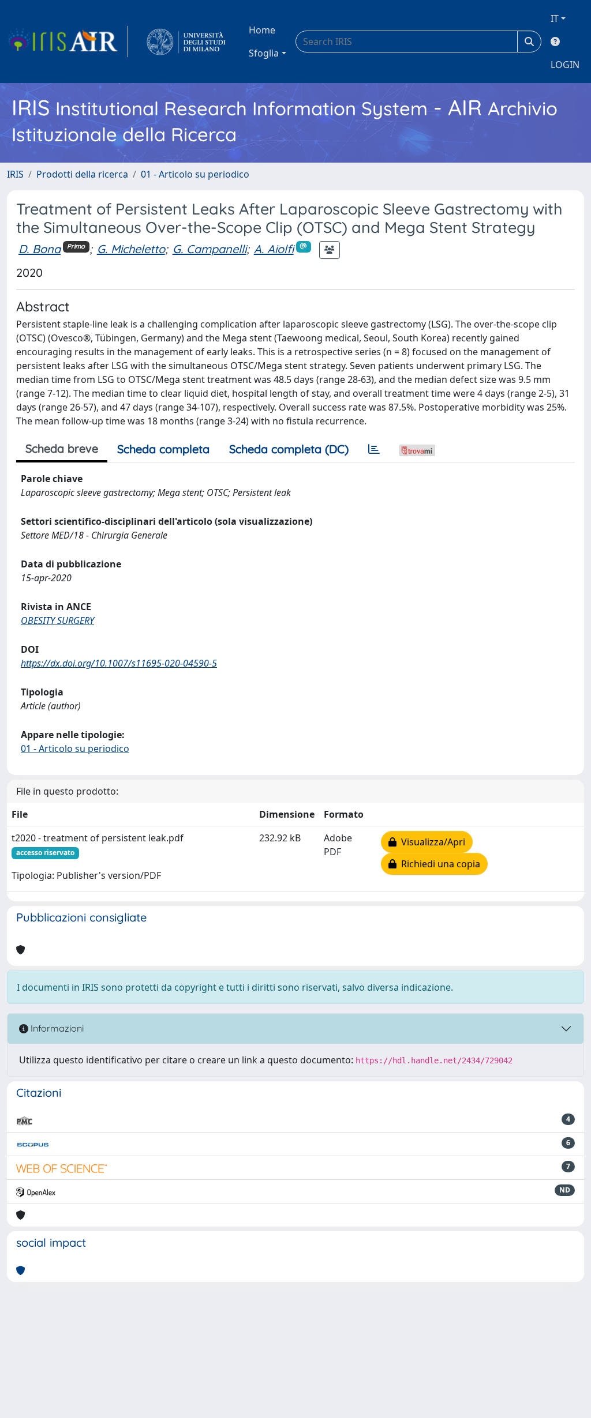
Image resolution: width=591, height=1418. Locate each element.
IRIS (15, 174)
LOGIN (565, 64)
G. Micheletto (131, 249)
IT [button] (555, 18)
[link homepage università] (186, 41)
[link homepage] (67, 41)
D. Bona (39, 249)
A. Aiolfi (274, 249)
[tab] (374, 449)
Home (262, 30)
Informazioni (56, 1028)
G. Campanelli (209, 249)
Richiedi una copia (438, 863)
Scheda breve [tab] (61, 448)
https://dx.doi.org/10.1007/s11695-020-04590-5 (119, 663)
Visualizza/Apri (431, 842)
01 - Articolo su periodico (195, 174)
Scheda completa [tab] (163, 449)
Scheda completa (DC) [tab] (289, 449)
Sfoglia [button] (264, 53)
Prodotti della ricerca (82, 174)
